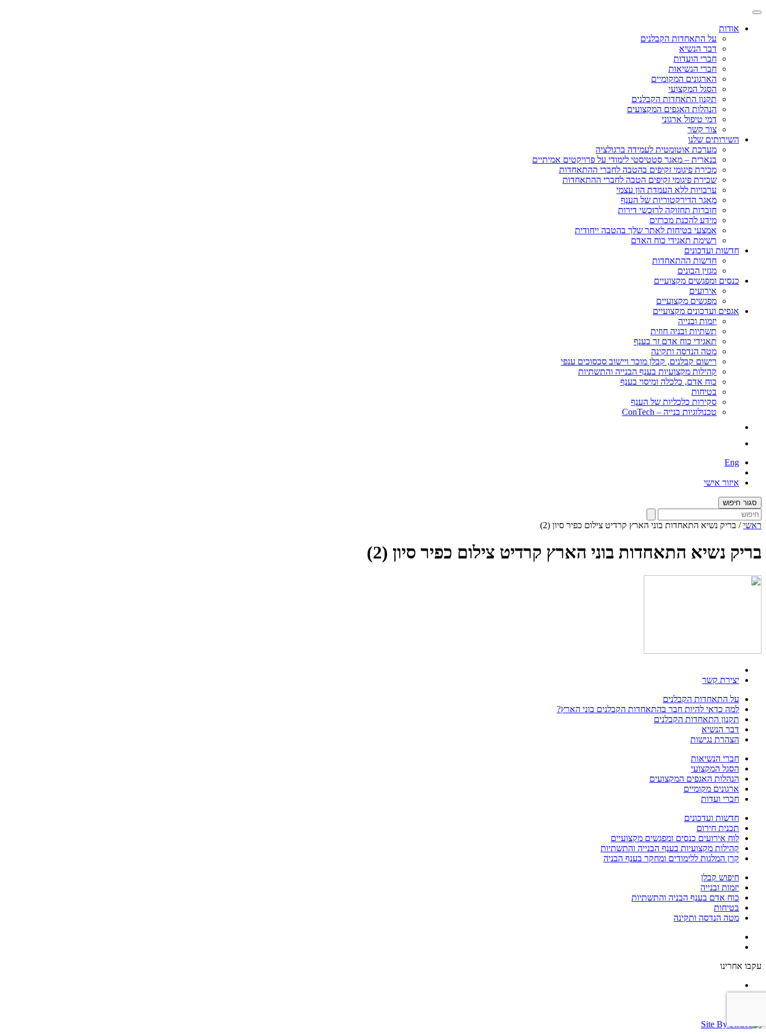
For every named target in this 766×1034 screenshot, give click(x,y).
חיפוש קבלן (720, 877)
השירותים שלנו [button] (713, 139)
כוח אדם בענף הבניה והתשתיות (685, 897)
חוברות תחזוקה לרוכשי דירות (667, 210)
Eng (732, 462)
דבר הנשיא (698, 48)
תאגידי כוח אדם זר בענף (675, 341)
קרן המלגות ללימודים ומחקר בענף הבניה (671, 858)
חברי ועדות (720, 799)
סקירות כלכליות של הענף (674, 402)
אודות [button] (729, 28)
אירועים (703, 291)
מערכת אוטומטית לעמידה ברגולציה (656, 149)
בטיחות (704, 391)
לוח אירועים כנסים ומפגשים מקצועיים (675, 838)
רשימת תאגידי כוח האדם (674, 240)
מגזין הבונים (697, 270)
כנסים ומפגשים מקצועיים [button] (696, 280)
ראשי (752, 525)
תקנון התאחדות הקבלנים (674, 99)
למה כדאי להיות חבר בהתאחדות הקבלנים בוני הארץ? (648, 709)
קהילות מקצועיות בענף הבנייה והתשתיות (647, 371)
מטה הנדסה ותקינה (684, 351)
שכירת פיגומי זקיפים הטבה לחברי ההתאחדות (639, 179)
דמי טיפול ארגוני (689, 119)
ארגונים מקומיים (711, 788)
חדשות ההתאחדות (684, 260)
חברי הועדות (695, 58)
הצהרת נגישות (714, 739)
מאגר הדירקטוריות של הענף (669, 200)
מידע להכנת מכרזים (683, 220)
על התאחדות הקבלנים (678, 38)
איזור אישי (721, 482)
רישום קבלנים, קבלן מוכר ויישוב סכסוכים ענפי (639, 361)
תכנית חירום (717, 828)
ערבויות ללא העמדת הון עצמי (666, 190)
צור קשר (702, 129)
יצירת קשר (720, 680)
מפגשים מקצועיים (686, 301)
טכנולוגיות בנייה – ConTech (669, 412)
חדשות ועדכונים (711, 818)
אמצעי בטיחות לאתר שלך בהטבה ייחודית (646, 230)
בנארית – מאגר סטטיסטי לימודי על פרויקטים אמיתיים (624, 159)
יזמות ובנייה (697, 321)
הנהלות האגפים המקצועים (672, 109)
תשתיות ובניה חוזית (683, 331)
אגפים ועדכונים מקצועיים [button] (696, 311)
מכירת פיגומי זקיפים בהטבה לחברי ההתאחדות (638, 169)
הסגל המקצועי (692, 89)
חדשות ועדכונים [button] (711, 250)
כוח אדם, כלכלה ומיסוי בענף (668, 381)
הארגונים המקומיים (684, 79)
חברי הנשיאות (692, 68)
